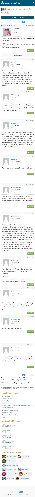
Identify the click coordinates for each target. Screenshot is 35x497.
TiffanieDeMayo (16, 216)
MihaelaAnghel (16, 95)
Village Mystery (8, 401)
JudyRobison (16, 62)
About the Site (9, 494)
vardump (16, 28)
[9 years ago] (1, 257)
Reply (31, 50)
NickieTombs (15, 291)
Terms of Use (15, 494)
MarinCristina (10, 446)
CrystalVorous (16, 319)
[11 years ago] (14, 25)
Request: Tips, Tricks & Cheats (12, 415)
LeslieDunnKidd (16, 187)
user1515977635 (10, 425)
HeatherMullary (16, 348)
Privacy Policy (22, 494)
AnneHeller (15, 260)
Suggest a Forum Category (11, 410)
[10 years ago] (1, 59)
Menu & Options (18, 17)
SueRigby (15, 123)
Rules (27, 494)
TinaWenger (9, 430)
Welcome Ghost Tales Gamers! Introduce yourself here (18, 405)
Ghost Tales (7, 396)
